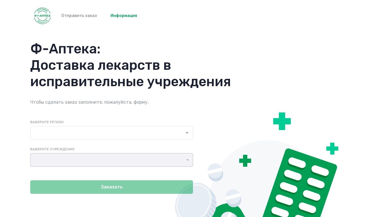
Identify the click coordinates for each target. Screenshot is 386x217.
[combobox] (106, 133)
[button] (111, 160)
